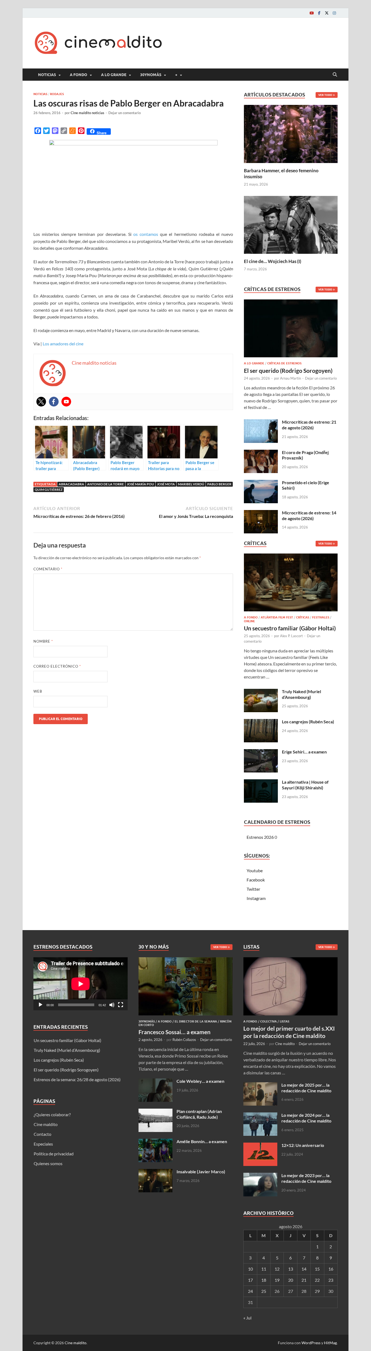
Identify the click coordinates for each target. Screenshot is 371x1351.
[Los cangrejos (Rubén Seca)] (261, 722)
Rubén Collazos (184, 1039)
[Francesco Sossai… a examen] (186, 960)
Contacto (42, 1134)
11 (263, 1268)
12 (277, 1268)
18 (263, 1280)
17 (250, 1280)
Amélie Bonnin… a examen (202, 1141)
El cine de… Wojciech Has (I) (272, 261)
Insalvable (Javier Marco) (201, 1171)
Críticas (302, 617)
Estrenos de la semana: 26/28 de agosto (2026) (77, 1079)
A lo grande (113, 75)
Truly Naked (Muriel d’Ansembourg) (301, 694)
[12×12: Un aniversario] (260, 1145)
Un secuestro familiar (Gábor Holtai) (290, 628)
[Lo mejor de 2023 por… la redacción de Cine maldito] (260, 1175)
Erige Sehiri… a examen (304, 751)
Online (249, 621)
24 (250, 1291)
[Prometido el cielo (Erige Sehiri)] (261, 483)
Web (37, 691)
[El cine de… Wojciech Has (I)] (291, 224)
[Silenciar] (112, 1005)
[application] (80, 983)
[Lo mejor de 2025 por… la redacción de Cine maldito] (260, 1085)
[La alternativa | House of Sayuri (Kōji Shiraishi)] (261, 782)
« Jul (247, 1317)
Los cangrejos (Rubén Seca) (308, 721)
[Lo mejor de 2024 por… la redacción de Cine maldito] (260, 1115)
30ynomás (150, 75)
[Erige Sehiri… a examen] (261, 752)
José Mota (166, 484)
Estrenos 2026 (260, 837)
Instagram (256, 898)
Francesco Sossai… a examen (174, 1031)
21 (303, 1280)
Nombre (43, 641)
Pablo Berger (219, 484)
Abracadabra (71, 484)
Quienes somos (48, 1163)
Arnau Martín (290, 378)
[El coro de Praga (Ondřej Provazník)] (261, 452)
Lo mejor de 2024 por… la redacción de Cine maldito (306, 1117)
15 (317, 1268)
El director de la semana (196, 1021)
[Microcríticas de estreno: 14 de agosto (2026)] (261, 513)
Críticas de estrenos (284, 363)
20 (290, 1280)
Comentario (47, 569)
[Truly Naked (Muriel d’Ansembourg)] (261, 692)
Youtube (255, 870)
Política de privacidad (54, 1153)
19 (277, 1280)
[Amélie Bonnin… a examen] (155, 1141)
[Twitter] (326, 13)
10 (250, 1268)
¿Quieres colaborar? (52, 1114)
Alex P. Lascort (291, 636)
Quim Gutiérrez (48, 489)
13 (290, 1268)
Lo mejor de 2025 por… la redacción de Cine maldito (306, 1087)
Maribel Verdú (191, 484)
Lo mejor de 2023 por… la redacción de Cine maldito (306, 1178)
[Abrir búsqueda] (335, 74)
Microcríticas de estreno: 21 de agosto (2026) (309, 424)
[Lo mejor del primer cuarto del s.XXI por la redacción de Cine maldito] (290, 960)
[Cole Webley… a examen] (155, 1081)
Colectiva (268, 1021)
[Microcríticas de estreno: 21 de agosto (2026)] (261, 422)
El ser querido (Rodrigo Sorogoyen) (288, 370)
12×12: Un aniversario (302, 1145)
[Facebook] (319, 13)
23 (330, 1280)
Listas (284, 1021)
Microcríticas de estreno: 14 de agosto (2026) (309, 515)
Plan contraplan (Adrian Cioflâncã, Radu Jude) (199, 1114)
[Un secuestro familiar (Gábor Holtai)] (291, 584)
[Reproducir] (40, 1005)
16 (330, 1268)
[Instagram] (334, 13)
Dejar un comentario (124, 113)
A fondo (78, 75)
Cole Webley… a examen (200, 1081)
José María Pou (140, 484)
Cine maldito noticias (87, 113)
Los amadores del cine (63, 343)
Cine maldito (46, 1124)
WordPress (310, 1342)
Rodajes (57, 94)
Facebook (256, 879)
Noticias (47, 75)
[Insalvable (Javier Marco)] (155, 1172)
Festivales (320, 617)
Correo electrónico (57, 666)
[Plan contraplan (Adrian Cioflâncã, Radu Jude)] (155, 1111)
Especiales (43, 1143)
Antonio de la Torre (105, 484)
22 (317, 1280)
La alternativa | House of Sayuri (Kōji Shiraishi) (305, 784)
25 (263, 1291)
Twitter (253, 889)
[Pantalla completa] (120, 1005)
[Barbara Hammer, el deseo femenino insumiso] (291, 133)
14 (303, 1268)
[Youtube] (311, 13)
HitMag (330, 1342)
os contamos (145, 234)
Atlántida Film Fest (277, 617)
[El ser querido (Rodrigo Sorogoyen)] (291, 330)
